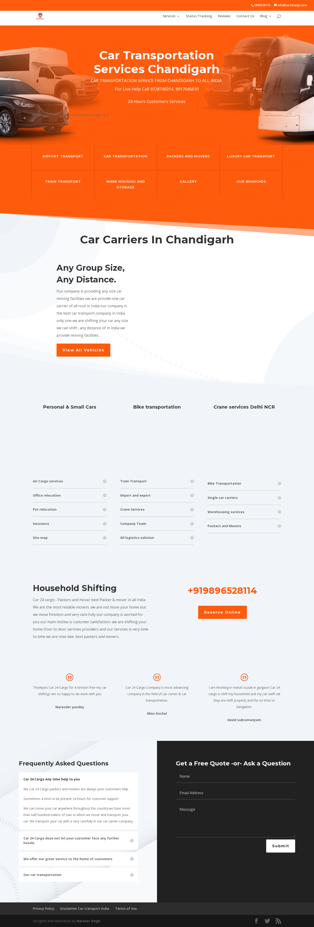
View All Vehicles (83, 350)
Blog (263, 16)
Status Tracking (199, 16)
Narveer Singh (88, 921)
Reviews (224, 16)
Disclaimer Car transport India (84, 908)
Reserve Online (222, 612)
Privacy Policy (43, 908)
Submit (280, 846)
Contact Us (245, 16)
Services (169, 16)
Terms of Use (126, 908)
